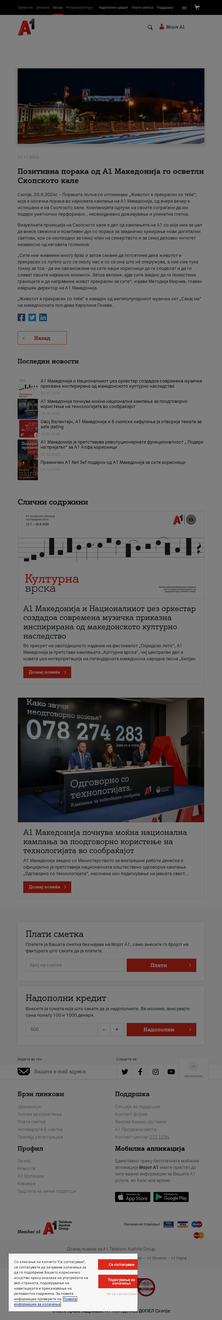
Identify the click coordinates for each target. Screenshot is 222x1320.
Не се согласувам (121, 1294)
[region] (73, 1282)
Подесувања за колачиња (121, 1281)
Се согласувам (122, 1264)
